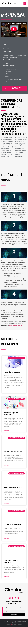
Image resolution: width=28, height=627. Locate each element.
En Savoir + (6, 391)
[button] (15, 3)
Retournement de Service (12, 487)
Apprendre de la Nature (12, 372)
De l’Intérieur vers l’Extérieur (13, 452)
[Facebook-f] (12, 598)
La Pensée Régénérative (12, 525)
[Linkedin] (9, 598)
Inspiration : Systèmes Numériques (11, 413)
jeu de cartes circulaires (15, 325)
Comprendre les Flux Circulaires (11, 561)
